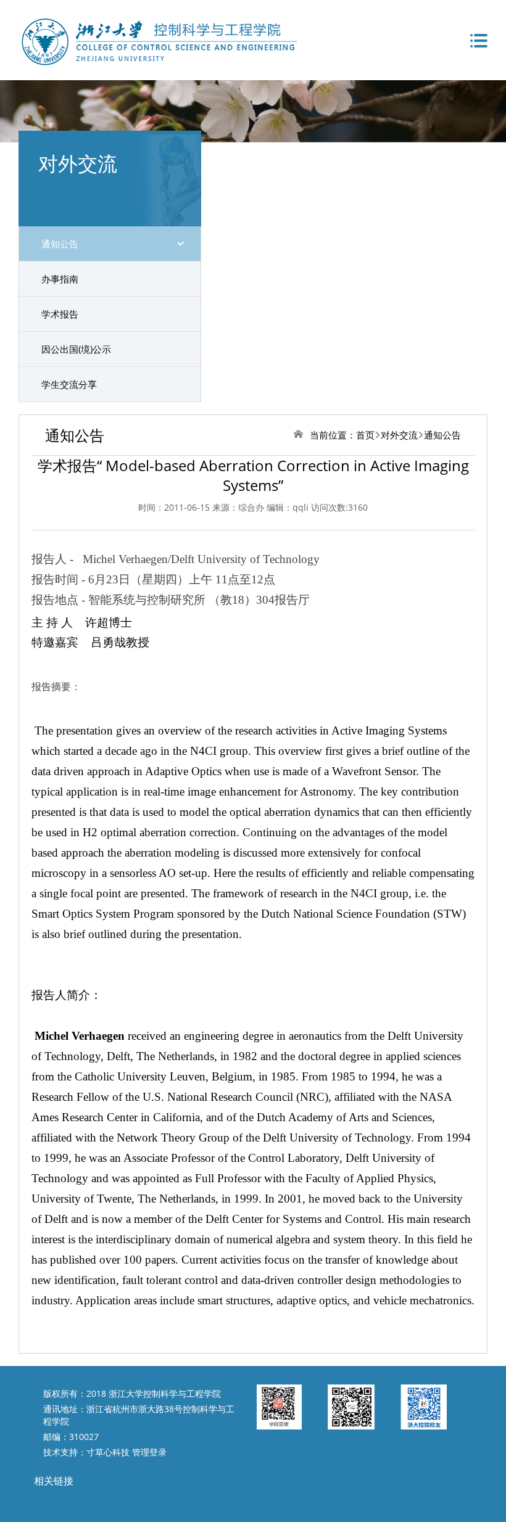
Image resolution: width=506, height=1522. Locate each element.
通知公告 (59, 243)
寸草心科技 (108, 1452)
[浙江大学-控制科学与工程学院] (158, 40)
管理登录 (149, 1452)
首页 (365, 435)
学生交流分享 (69, 384)
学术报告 (59, 314)
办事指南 (59, 279)
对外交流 (399, 435)
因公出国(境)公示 (76, 349)
